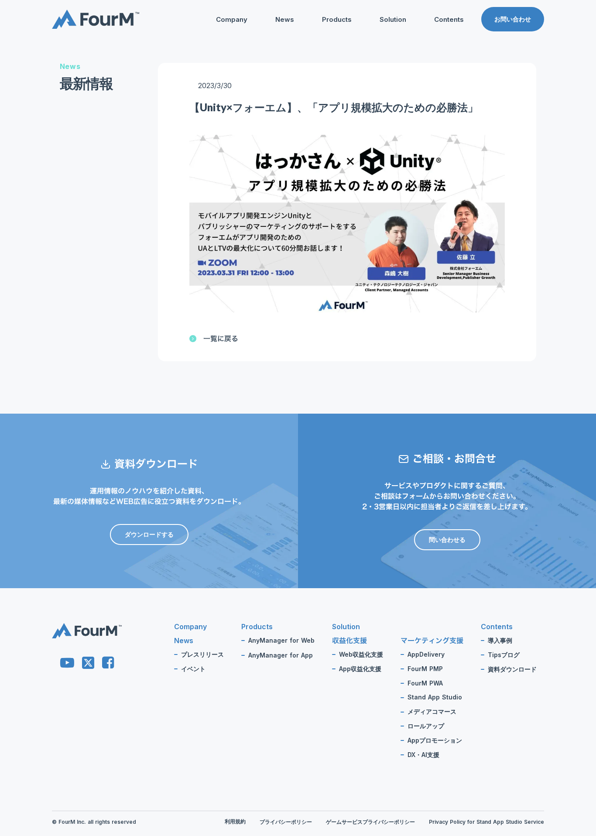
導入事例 (500, 640)
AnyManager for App (280, 655)
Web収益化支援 (361, 654)
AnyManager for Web (281, 640)
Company (231, 19)
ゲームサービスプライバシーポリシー (370, 822)
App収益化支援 (360, 668)
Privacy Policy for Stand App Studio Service (486, 822)
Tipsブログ (432, 63)
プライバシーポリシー (286, 822)
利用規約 (235, 821)
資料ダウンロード (441, 77)
